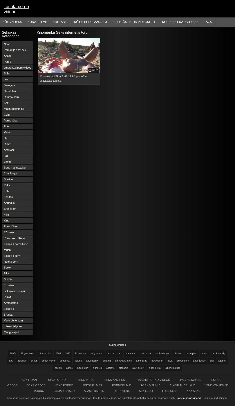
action (34, 360)
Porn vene (121, 390)
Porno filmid (150, 385)
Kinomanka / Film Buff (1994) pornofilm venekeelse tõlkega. (63, 78)
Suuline (8, 179)
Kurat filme (37, 22)
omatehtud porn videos (17, 67)
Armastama (11, 302)
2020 (67, 353)
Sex (6, 102)
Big (6, 155)
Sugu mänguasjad (15, 167)
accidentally (218, 353)
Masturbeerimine (14, 108)
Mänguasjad (11, 332)
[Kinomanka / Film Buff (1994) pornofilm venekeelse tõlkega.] (69, 72)
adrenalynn (157, 360)
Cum (7, 114)
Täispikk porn (12, 255)
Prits (6, 126)
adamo (78, 360)
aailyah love (96, 353)
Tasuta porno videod (16, 9)
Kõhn (7, 191)
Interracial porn (13, 326)
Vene (7, 132)
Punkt (7, 296)
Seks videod (36, 385)
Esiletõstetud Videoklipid (134, 22)
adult (170, 360)
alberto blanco (172, 367)
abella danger (162, 353)
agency (222, 360)
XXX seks (193, 390)
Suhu (7, 73)
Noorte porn (11, 261)
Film (6, 214)
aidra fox (97, 367)
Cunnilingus (11, 173)
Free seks (170, 390)
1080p (13, 353)
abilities (178, 353)
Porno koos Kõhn (14, 238)
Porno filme (10, 226)
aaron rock (131, 353)
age (212, 360)
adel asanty (92, 360)
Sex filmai (30, 379)
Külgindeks (12, 22)
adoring (107, 360)
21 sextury (80, 353)
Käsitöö (8, 196)
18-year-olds (27, 353)
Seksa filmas (92, 385)
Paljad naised (191, 379)
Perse (7, 61)
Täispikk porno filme (16, 244)
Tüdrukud (9, 232)
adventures (183, 360)
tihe (6, 138)
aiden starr (82, 367)
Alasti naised (94, 390)
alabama (123, 367)
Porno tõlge (10, 120)
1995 (58, 353)
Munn (7, 249)
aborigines (191, 353)
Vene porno (64, 385)
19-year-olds (44, 353)
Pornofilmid (121, 385)
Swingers (9, 85)
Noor (7, 44)
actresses (65, 360)
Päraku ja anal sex (15, 49)
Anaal (7, 55)
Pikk (6, 273)
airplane (110, 367)
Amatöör (9, 149)
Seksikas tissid (116, 379)
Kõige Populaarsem (90, 22)
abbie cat (146, 353)
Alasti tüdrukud (182, 385)
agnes (69, 367)
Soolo (7, 267)
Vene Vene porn (13, 320)
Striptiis (8, 279)
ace (11, 360)
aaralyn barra (114, 353)
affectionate (199, 360)
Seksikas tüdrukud (15, 291)
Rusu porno (56, 379)
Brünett (8, 314)
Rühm (7, 144)
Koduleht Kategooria (180, 22)
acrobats (22, 360)
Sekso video (85, 379)
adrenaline (141, 360)
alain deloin (138, 367)
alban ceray (155, 367)
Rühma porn (11, 97)
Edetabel (60, 22)
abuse (205, 353)
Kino (6, 220)
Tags (208, 22)
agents (58, 367)
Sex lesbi (146, 390)
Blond (7, 161)
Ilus (6, 79)
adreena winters (123, 360)
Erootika (9, 285)
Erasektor (10, 208)
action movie (48, 360)
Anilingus (9, 202)
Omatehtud (10, 91)
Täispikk (9, 308)
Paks (7, 185)
